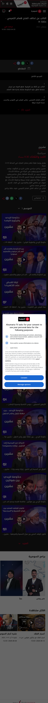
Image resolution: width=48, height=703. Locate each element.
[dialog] (24, 351)
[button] (24, 347)
